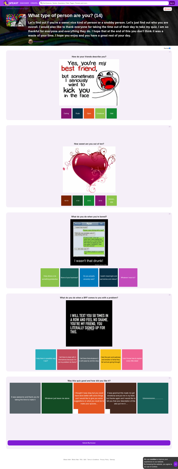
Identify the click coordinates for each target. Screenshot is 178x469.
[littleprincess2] (30, 41)
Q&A (84, 459)
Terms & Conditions (93, 459)
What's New (75, 459)
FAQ (81, 459)
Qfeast (67, 459)
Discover (24, 3)
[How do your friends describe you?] (89, 82)
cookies (153, 459)
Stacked (166, 48)
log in (172, 3)
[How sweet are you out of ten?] (89, 169)
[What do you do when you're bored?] (89, 242)
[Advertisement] (89, 134)
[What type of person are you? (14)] (16, 20)
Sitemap (112, 459)
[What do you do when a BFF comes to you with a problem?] (89, 323)
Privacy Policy (104, 459)
